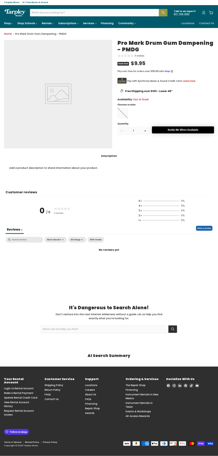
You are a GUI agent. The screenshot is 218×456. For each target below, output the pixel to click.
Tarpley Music (11, 2)
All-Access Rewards (138, 416)
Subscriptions (67, 23)
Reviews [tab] (15, 229)
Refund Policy (32, 442)
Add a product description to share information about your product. (53, 168)
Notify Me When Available (183, 129)
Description (109, 156)
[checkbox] (95, 240)
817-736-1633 (181, 14)
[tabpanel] (109, 261)
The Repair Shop (135, 385)
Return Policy (52, 390)
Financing (107, 23)
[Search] (163, 12)
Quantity (122, 123)
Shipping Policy (54, 385)
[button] (162, 201)
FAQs (48, 394)
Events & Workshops (138, 411)
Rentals (47, 23)
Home (8, 33)
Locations (187, 23)
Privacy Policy (50, 442)
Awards (89, 413)
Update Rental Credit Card (20, 397)
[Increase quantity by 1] (145, 131)
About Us (90, 394)
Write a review (204, 228)
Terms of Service (12, 442)
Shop (7, 23)
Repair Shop (92, 408)
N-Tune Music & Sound (35, 2)
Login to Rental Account (19, 388)
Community (126, 23)
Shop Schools (26, 23)
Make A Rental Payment (18, 393)
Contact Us (206, 23)
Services (89, 23)
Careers (90, 390)
